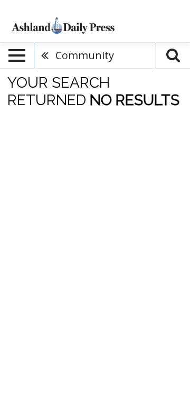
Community (84, 55)
